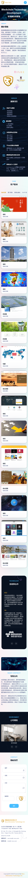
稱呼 (6, 768)
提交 (14, 806)
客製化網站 (17, 192)
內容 (6, 783)
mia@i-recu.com (12, 841)
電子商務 (10, 192)
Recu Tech (8, 2)
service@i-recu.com (13, 838)
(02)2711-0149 (5, 835)
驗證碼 (6, 796)
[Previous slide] (11, 643)
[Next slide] (16, 643)
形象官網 (3, 192)
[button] (10, 19)
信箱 (6, 775)
